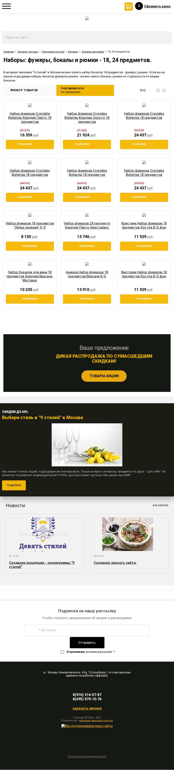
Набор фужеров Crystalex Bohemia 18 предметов (144, 116)
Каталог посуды (28, 51)
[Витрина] (152, 90)
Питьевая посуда (53, 51)
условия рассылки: (90, 651)
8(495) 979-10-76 (87, 699)
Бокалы (73, 51)
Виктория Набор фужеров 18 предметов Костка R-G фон (144, 274)
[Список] (158, 90)
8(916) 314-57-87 (87, 695)
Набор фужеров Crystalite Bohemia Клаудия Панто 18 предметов (29, 118)
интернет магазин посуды (96, 720)
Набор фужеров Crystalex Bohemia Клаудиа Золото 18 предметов (87, 118)
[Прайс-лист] (164, 90)
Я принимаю (76, 651)
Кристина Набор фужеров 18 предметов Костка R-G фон (144, 225)
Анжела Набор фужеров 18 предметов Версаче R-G (87, 274)
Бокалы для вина (93, 51)
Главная (8, 51)
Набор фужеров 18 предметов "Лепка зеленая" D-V (30, 225)
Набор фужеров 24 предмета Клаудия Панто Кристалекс (87, 225)
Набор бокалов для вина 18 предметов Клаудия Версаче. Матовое (30, 276)
